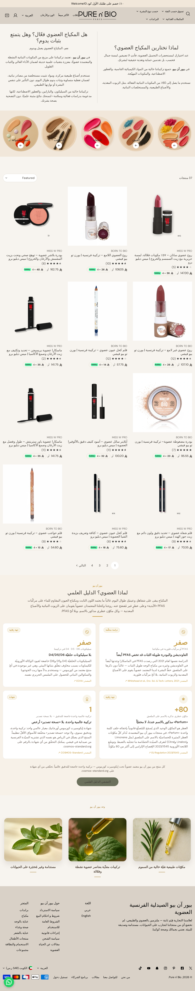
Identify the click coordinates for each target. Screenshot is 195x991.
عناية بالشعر (21, 933)
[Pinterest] (174, 968)
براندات (24, 910)
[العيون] (136, 133)
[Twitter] (190, 968)
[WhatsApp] (9, 982)
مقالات (95, 977)
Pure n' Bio (175, 977)
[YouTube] (149, 968)
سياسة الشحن (51, 938)
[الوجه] (174, 133)
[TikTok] (140, 968)
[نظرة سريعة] (140, 241)
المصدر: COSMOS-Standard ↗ (74, 752)
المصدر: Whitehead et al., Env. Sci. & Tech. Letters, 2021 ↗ (156, 680)
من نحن (125, 977)
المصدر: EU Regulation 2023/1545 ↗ (168, 752)
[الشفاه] (97, 133)
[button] (7, 15)
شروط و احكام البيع (48, 916)
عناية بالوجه (21, 921)
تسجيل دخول (60, 977)
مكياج (25, 916)
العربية (29, 15)
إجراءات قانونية (51, 933)
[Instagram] (165, 968)
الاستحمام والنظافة (16, 944)
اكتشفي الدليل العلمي (97, 782)
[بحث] (188, 13)
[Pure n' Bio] (97, 15)
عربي (87, 910)
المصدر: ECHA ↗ (82, 680)
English (86, 916)
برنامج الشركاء (79, 977)
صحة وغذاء (21, 927)
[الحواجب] (59, 133)
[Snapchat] (157, 968)
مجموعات (22, 950)
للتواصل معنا (110, 977)
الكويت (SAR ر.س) (16, 968)
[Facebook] (182, 968)
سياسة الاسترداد (50, 910)
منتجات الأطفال (18, 938)
